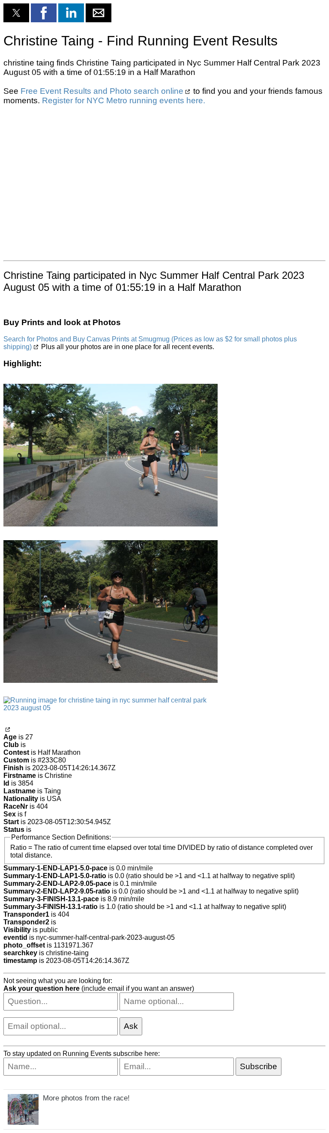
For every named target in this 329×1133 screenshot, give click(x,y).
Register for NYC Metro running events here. (123, 100)
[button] (16, 12)
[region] (164, 182)
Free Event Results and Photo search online (102, 91)
